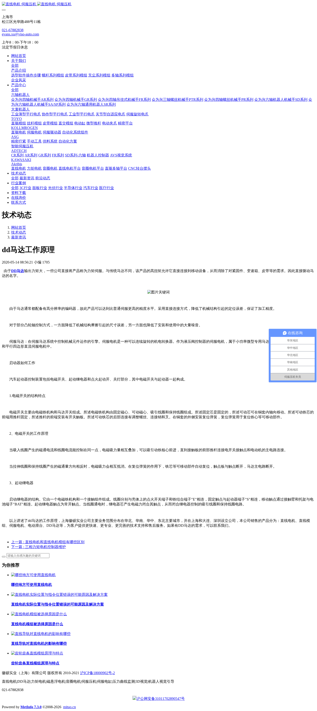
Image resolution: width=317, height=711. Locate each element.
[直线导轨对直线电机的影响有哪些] (41, 634)
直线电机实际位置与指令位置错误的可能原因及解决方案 (57, 604)
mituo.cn (69, 707)
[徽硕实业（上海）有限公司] (158, 4)
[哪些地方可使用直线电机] (33, 575)
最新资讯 (18, 237)
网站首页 (18, 56)
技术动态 (18, 232)
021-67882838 (12, 30)
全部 (15, 65)
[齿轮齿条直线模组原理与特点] (37, 653)
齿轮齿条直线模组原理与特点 (35, 663)
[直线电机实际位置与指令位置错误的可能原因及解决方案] (59, 595)
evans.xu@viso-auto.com (20, 34)
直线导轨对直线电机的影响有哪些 (39, 643)
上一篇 (47, 542)
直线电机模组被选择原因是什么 (37, 624)
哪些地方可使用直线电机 (31, 585)
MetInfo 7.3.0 (31, 707)
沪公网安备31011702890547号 (160, 699)
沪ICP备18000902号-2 (97, 673)
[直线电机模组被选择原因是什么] (39, 614)
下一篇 (38, 547)
